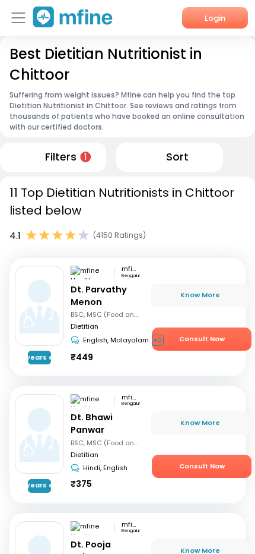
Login (215, 18)
